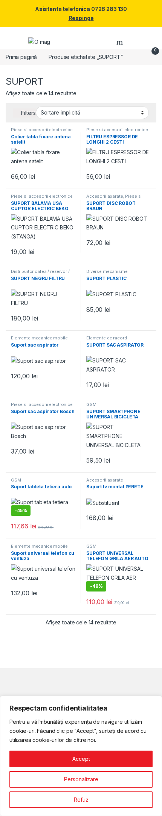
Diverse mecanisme (107, 271)
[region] (81, 756)
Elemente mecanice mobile (39, 338)
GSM (91, 404)
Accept (81, 759)
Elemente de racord (106, 338)
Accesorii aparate (104, 196)
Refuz (81, 799)
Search (120, 42)
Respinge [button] (81, 18)
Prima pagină (21, 57)
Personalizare (81, 779)
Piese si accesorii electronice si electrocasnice (42, 132)
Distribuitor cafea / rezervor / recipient (40, 274)
